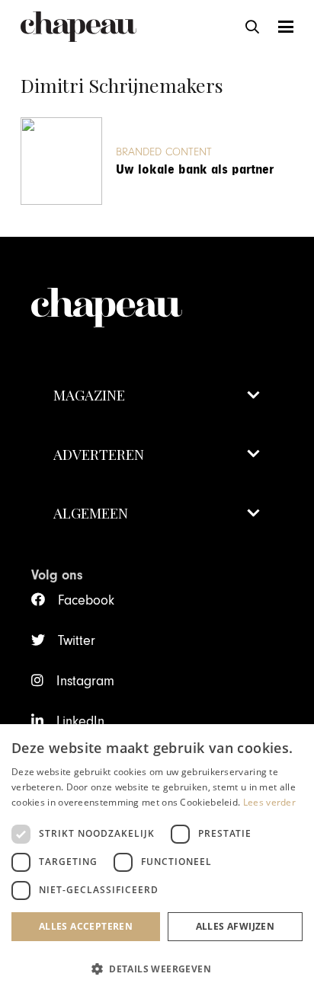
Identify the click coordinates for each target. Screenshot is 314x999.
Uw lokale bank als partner (195, 169)
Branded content (164, 151)
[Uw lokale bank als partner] (61, 161)
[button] (252, 26)
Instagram (85, 681)
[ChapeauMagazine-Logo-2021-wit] (157, 292)
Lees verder (269, 802)
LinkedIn (80, 721)
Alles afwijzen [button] (235, 926)
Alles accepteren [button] (86, 926)
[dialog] (157, 861)
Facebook (86, 600)
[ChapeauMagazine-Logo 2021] (78, 26)
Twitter (76, 641)
